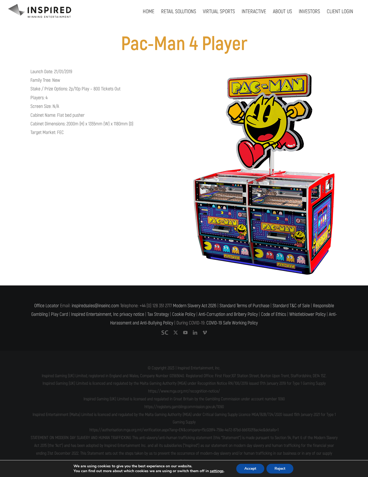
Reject (280, 468)
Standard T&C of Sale (291, 306)
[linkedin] (195, 332)
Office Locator (46, 306)
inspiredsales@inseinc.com (95, 306)
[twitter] (175, 332)
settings (217, 471)
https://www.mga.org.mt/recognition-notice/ (184, 391)
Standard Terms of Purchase (244, 306)
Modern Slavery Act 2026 (194, 306)
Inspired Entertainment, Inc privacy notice (107, 314)
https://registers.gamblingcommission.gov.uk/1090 (184, 406)
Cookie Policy (183, 314)
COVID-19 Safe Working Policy (232, 323)
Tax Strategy (158, 314)
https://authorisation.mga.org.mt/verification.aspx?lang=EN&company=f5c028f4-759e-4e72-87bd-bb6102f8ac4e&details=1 (184, 430)
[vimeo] (205, 332)
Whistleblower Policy (307, 314)
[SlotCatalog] (164, 332)
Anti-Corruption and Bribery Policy (228, 314)
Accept (250, 468)
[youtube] (185, 332)
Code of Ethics (273, 314)
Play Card (59, 314)
